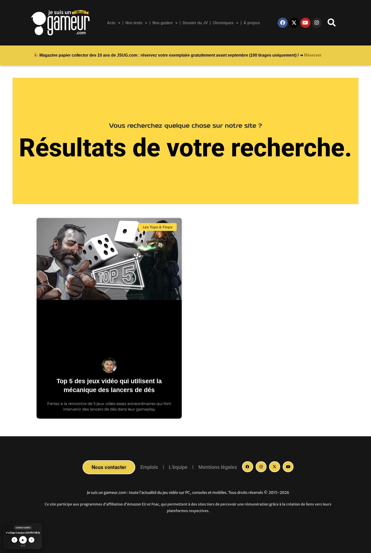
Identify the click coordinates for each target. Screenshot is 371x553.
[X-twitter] (294, 23)
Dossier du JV (195, 22)
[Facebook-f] (247, 466)
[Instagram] (317, 23)
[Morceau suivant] (32, 540)
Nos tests (133, 22)
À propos (252, 22)
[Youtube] (305, 23)
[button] (331, 22)
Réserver (313, 55)
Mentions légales (217, 467)
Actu (111, 22)
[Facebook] (283, 23)
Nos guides (162, 22)
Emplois (149, 467)
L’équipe (178, 467)
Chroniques (223, 22)
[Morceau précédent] (14, 540)
